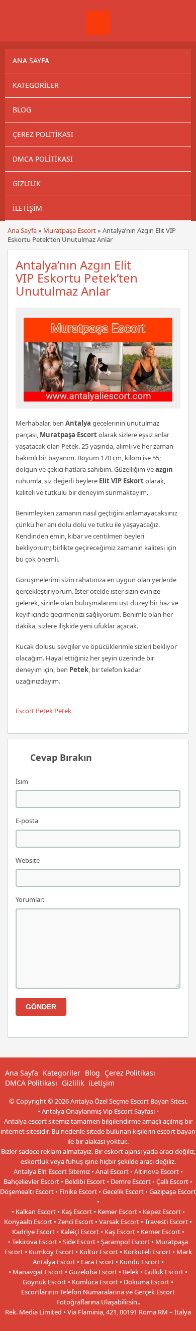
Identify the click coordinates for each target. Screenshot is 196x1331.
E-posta (27, 820)
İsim (22, 781)
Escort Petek (34, 710)
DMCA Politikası (43, 159)
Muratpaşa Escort (69, 230)
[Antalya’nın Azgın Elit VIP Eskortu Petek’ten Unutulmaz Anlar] (98, 404)
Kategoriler (36, 85)
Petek (62, 710)
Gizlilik (27, 183)
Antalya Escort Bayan (120, 1321)
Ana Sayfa (31, 60)
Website (28, 860)
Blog (22, 109)
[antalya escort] (98, 32)
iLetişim (27, 208)
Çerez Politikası (43, 134)
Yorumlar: (30, 899)
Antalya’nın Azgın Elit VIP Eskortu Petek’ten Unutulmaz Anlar (77, 277)
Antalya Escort (66, 1321)
